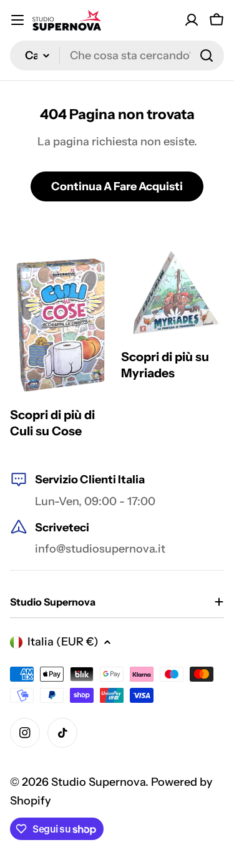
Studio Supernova (98, 782)
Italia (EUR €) (63, 642)
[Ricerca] (206, 55)
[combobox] (117, 55)
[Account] (191, 19)
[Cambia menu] (17, 19)
